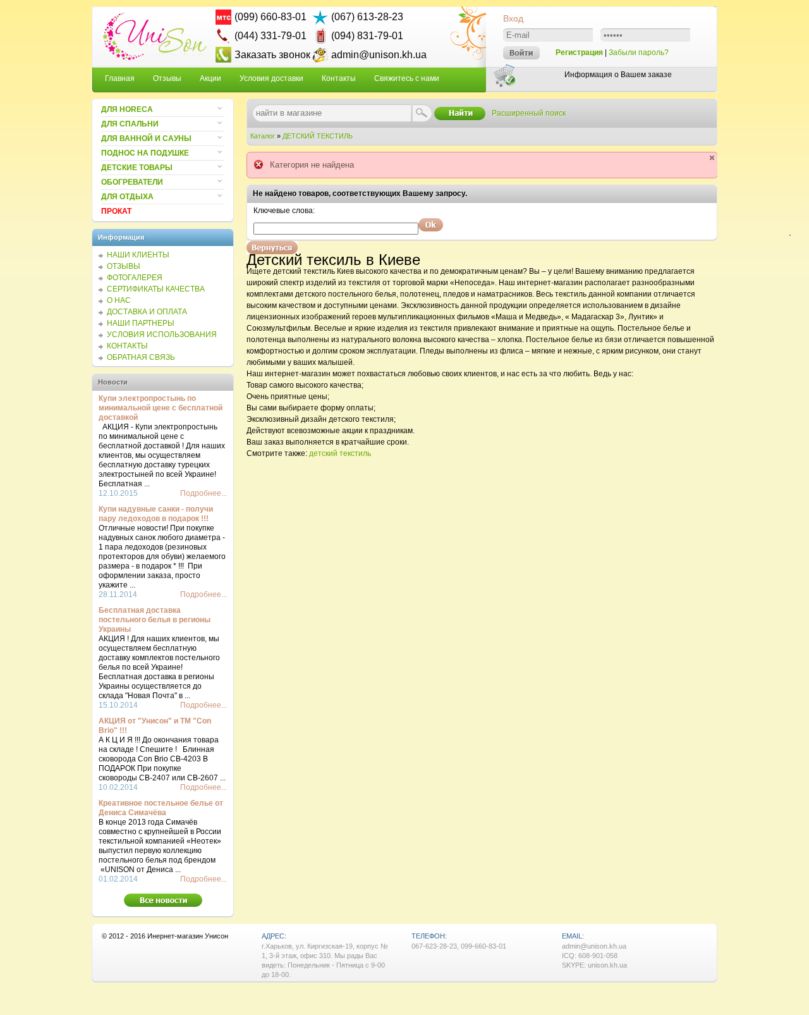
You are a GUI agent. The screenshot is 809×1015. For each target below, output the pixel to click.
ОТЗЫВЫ (123, 266)
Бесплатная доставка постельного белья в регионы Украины (154, 620)
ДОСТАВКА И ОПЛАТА (147, 311)
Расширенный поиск (529, 113)
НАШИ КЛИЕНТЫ (138, 254)
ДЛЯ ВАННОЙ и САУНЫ (146, 138)
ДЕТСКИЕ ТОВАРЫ (137, 167)
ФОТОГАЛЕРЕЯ (134, 277)
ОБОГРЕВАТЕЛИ (132, 182)
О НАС (119, 300)
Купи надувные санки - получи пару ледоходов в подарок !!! (156, 514)
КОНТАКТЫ (127, 345)
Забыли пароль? (639, 52)
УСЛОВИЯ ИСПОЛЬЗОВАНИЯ (162, 334)
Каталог (262, 136)
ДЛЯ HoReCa (127, 109)
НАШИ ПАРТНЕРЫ (140, 323)
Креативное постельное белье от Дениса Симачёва (161, 808)
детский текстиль (340, 453)
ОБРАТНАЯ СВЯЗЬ (141, 357)
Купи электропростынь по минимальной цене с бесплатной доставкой (160, 408)
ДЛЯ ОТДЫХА (127, 196)
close (712, 158)
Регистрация (579, 52)
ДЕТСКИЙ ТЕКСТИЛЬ (318, 136)
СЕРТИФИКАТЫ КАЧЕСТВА (156, 289)
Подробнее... (203, 493)
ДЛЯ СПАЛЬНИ (130, 124)
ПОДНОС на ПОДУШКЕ (145, 153)
